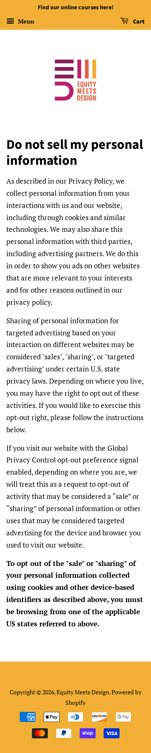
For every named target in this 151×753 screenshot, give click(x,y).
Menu (25, 21)
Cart (138, 22)
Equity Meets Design (83, 692)
